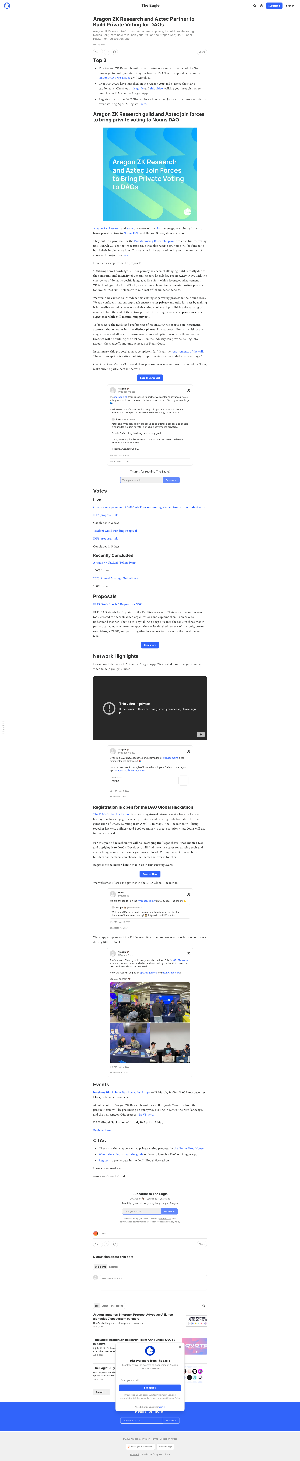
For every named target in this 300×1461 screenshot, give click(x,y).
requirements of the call (187, 351)
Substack (134, 1454)
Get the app (165, 1446)
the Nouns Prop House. (189, 1148)
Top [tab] (97, 1305)
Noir (159, 228)
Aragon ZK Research (106, 228)
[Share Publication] (261, 5)
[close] (180, 1347)
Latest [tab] (105, 1305)
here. (143, 104)
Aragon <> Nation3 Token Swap (114, 562)
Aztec (130, 228)
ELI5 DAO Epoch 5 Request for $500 (117, 604)
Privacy (146, 1438)
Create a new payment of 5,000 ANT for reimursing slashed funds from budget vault (149, 507)
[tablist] (106, 1267)
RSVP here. (146, 1114)
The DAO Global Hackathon (111, 814)
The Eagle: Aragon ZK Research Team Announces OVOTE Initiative (134, 1342)
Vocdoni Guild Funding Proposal (115, 531)
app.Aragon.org (148, 972)
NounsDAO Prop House (114, 78)
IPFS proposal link (105, 515)
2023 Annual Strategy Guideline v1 (116, 578)
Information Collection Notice (149, 1398)
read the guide (134, 1154)
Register (104, 1160)
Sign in (290, 5)
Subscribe (274, 5)
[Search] (255, 5)
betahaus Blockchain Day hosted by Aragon (122, 1092)
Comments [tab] (100, 1266)
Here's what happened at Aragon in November (118, 1323)
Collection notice (168, 1438)
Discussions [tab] (117, 1305)
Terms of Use (165, 1394)
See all (99, 1392)
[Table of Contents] (3, 730)
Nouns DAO (132, 233)
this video (156, 88)
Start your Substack (141, 1446)
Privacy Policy (173, 1398)
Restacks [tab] (113, 1266)
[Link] (88, 60)
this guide (137, 88)
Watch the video (109, 1154)
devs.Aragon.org (171, 972)
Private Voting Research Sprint (154, 241)
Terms (155, 1438)
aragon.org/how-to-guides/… (131, 770)
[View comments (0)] (107, 52)
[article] (150, 1322)
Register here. (102, 1130)
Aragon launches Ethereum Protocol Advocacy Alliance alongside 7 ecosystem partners (133, 1317)
